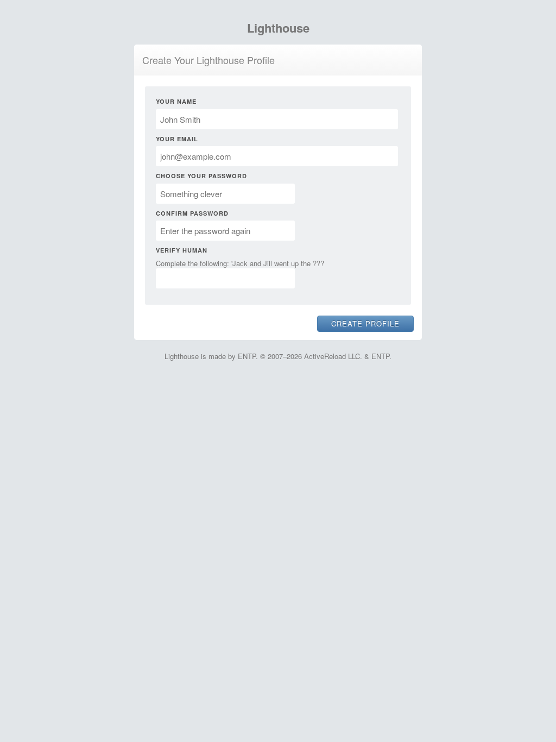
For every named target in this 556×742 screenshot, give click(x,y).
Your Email (177, 139)
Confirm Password (192, 213)
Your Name (176, 101)
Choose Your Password (201, 176)
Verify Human (181, 250)
